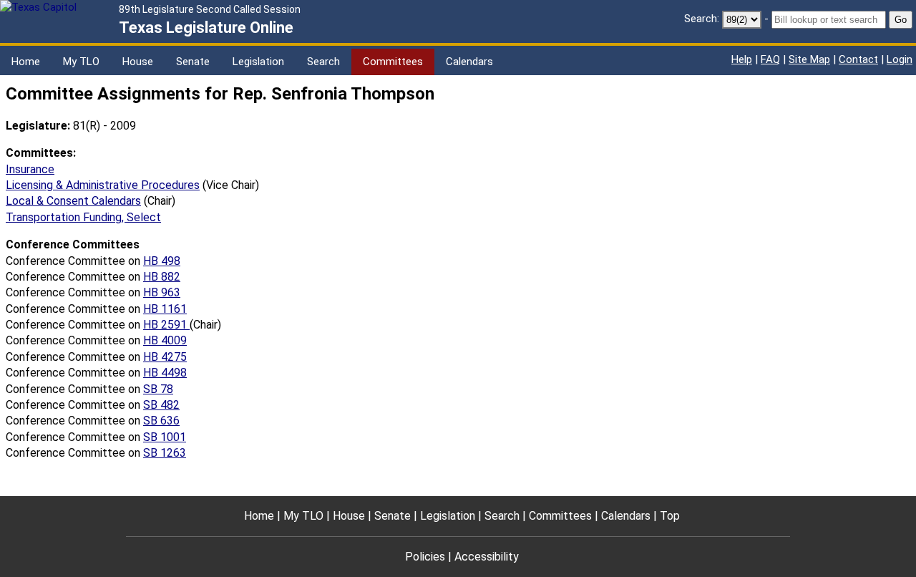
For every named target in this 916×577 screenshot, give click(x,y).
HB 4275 (165, 357)
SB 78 (158, 389)
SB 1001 (164, 437)
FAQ (770, 59)
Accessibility (486, 556)
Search (323, 61)
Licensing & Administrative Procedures (103, 185)
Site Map (809, 59)
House (137, 61)
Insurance (30, 169)
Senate (193, 61)
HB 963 (161, 292)
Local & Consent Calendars (73, 201)
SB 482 (161, 405)
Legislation (258, 61)
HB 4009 (165, 340)
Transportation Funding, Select (83, 217)
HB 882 (161, 276)
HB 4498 (165, 372)
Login (899, 59)
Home (25, 61)
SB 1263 (164, 453)
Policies (425, 556)
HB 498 (161, 261)
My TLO (81, 61)
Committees (393, 61)
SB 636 (161, 420)
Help (741, 59)
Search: (701, 18)
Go (901, 19)
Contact (858, 59)
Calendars (469, 61)
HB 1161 (165, 309)
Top (670, 516)
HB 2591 (166, 324)
